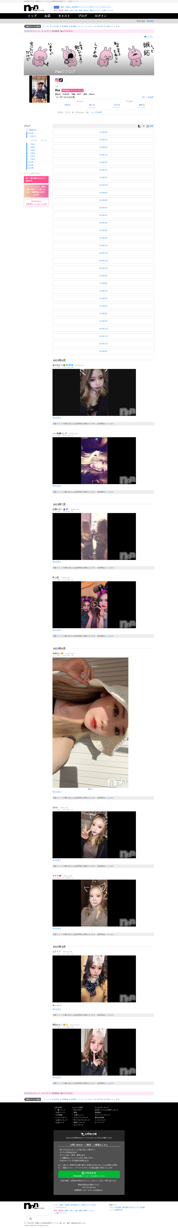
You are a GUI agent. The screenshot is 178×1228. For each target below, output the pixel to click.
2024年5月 (103, 306)
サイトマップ (99, 1122)
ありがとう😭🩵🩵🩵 (63, 365)
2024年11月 (103, 261)
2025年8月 (103, 200)
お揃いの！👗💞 (60, 509)
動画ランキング (79, 1122)
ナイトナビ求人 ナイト (91, 7)
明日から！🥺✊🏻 (60, 1025)
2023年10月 (103, 344)
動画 (75, 1112)
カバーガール (78, 1125)
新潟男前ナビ (76, 7)
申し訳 (56, 577)
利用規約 (98, 1112)
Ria (57, 90)
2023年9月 (103, 351)
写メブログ (78, 1110)
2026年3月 (103, 170)
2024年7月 (103, 291)
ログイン (101, 15)
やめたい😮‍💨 (58, 653)
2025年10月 (103, 185)
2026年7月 (103, 140)
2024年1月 (103, 321)
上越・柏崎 (78, 1210)
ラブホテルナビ (105, 7)
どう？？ (57, 951)
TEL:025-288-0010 (89, 1187)
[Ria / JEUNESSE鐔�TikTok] (61, 79)
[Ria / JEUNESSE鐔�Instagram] (57, 79)
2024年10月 (103, 268)
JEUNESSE (100, 26)
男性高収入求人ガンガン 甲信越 (133, 1207)
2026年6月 (103, 147)
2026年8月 (103, 132)
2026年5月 (103, 155)
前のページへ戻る (33, 26)
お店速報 (59, 1115)
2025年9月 (103, 193)
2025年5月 (103, 223)
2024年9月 (103, 276)
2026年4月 (103, 162)
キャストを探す (77, 1107)
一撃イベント (61, 1110)
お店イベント (61, 1112)
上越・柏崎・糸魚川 (81, 10)
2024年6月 (103, 298)
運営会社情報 (99, 1117)
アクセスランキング (102, 1107)
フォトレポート (61, 1117)
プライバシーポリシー (102, 1115)
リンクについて (100, 1120)
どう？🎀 (57, 876)
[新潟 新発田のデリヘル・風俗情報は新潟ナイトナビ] (38, 1208)
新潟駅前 (65, 26)
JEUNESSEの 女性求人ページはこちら (35, 202)
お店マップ (60, 1122)
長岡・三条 (69, 10)
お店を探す (55, 26)
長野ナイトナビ (95, 10)
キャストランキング (81, 1117)
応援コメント (79, 1115)
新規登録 (150, 21)
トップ (32, 15)
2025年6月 (103, 215)
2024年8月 (103, 283)
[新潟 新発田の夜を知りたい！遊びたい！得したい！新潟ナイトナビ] (38, 10)
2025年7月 (103, 208)
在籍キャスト (110, 26)
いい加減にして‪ (60, 433)
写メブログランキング (82, 1120)
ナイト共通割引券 (116, 1210)
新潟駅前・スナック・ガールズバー (82, 26)
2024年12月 (103, 253)
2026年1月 (103, 177)
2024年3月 (103, 313)
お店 (47, 15)
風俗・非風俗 (65, 7)
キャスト (64, 15)
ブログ (82, 15)
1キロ (55, 807)
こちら (108, 424)
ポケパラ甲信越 (115, 1207)
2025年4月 (103, 230)
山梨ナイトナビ (107, 10)
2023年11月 (103, 336)
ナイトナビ (45, 26)
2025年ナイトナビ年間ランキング (106, 1110)
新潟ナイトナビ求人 (89, 1205)
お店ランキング (61, 1120)
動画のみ (33, 130)
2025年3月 (103, 238)
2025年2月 (103, 245)
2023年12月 (103, 329)
